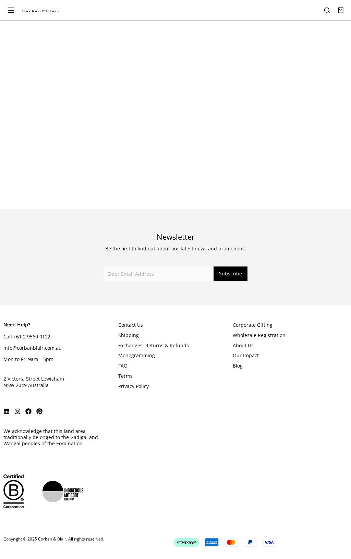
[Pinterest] (39, 411)
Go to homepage (141, 144)
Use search (209, 144)
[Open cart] (340, 10)
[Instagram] (17, 411)
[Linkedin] (6, 411)
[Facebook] (28, 411)
